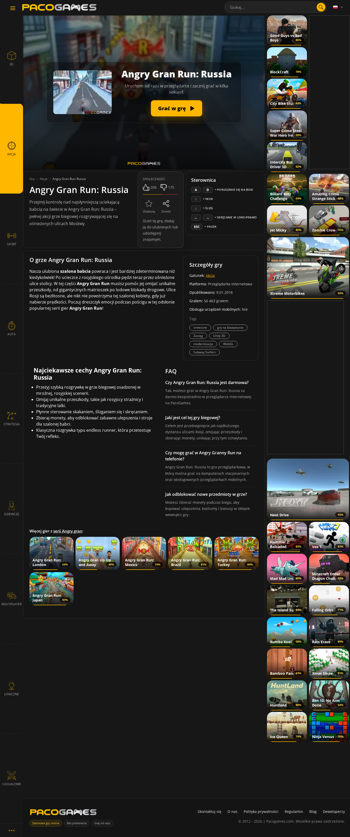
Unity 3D (219, 336)
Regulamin (294, 811)
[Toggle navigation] (12, 8)
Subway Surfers (204, 352)
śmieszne (200, 327)
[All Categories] (11, 830)
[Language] (338, 7)
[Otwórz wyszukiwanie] (321, 7)
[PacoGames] (63, 813)
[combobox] (275, 7)
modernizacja (203, 344)
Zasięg (198, 336)
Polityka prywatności (261, 811)
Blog (313, 811)
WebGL (228, 344)
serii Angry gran (67, 530)
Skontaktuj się (209, 811)
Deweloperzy (334, 811)
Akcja (210, 275)
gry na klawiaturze (230, 327)
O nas (233, 811)
